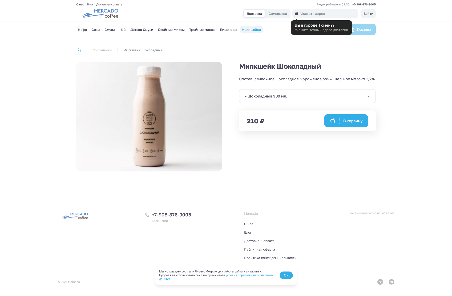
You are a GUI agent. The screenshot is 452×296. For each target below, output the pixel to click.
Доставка (254, 14)
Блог (90, 4)
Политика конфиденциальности (270, 258)
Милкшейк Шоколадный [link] (143, 50)
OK (286, 275)
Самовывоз (278, 14)
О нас (80, 4)
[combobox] (307, 96)
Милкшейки (102, 50)
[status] (226, 275)
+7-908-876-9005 (364, 4)
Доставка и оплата (109, 4)
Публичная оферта (259, 249)
